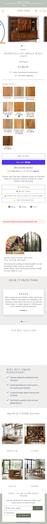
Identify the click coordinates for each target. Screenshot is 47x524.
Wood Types (8, 84)
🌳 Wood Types (23, 191)
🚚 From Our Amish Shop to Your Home (23, 196)
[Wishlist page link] (37, 11)
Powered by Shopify (23, 522)
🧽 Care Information (23, 200)
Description (24, 187)
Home (23, 49)
